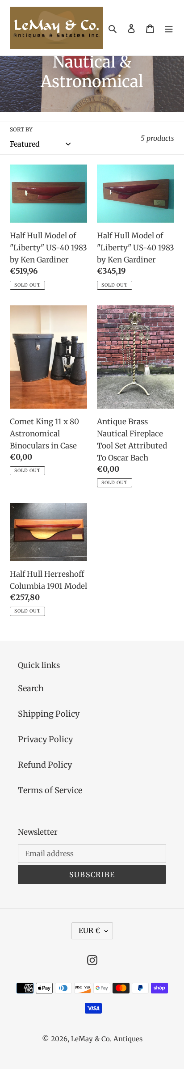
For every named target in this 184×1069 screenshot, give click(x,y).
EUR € (89, 930)
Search (31, 688)
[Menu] (168, 27)
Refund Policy (45, 765)
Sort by (21, 129)
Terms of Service (50, 790)
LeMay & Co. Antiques (106, 1039)
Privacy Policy (45, 739)
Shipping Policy (48, 714)
